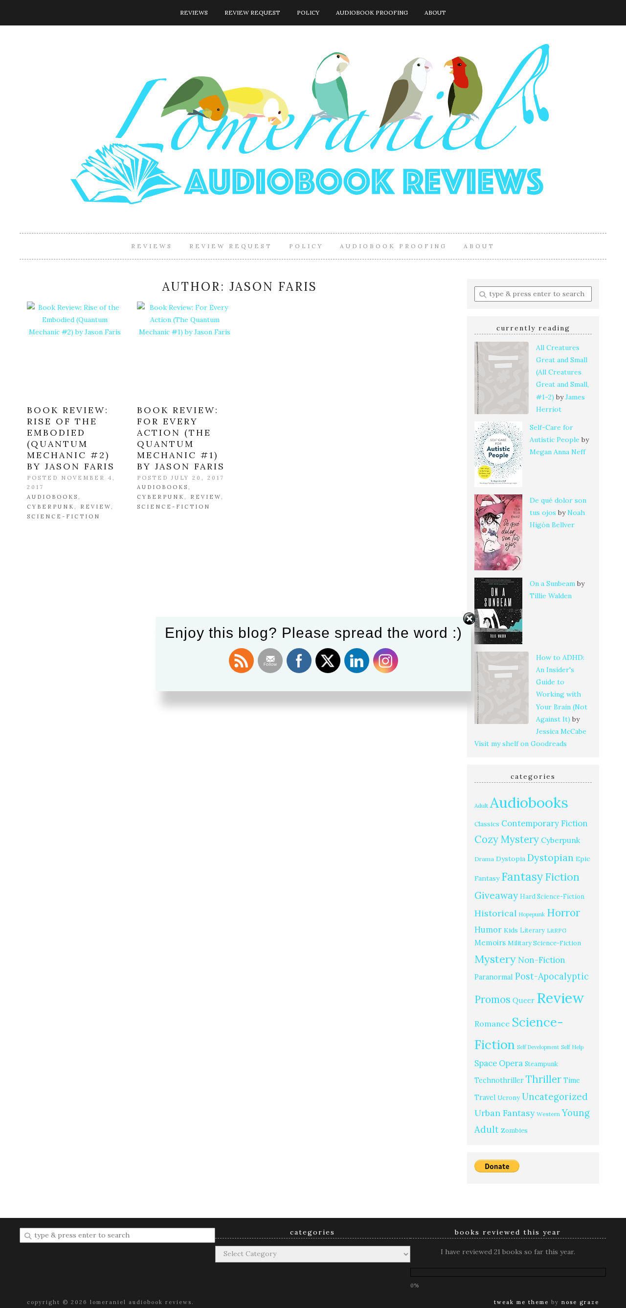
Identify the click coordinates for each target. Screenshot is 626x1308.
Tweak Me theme (521, 1302)
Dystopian (550, 857)
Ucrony (508, 1098)
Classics (486, 824)
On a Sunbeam (552, 583)
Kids (511, 930)
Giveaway (496, 895)
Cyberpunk (50, 506)
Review (95, 506)
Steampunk (541, 1064)
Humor (488, 929)
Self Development (538, 1047)
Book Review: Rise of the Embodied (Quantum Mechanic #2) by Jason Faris (71, 438)
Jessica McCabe (561, 731)
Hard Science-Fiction (552, 896)
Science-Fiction (63, 516)
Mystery (495, 959)
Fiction (562, 877)
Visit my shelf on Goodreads (520, 743)
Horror (563, 912)
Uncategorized (555, 1096)
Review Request (252, 12)
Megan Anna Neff (557, 451)
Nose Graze (580, 1302)
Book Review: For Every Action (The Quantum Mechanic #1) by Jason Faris (181, 438)
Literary (532, 930)
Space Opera (498, 1063)
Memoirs (490, 942)
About (435, 12)
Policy (308, 12)
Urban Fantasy (504, 1113)
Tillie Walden (551, 595)
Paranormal (493, 976)
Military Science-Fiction (544, 943)
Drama (484, 859)
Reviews (194, 12)
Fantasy (522, 876)
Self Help (572, 1047)
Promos (492, 999)
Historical (495, 913)
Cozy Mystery (506, 839)
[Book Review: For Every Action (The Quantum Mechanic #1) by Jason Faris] (184, 349)
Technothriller (499, 1080)
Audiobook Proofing (372, 12)
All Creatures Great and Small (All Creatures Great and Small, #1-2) (562, 372)
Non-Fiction (541, 960)
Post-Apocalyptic (552, 976)
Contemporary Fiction (544, 823)
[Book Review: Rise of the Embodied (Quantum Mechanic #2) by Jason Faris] (74, 349)
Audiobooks (52, 496)
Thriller (543, 1079)
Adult (481, 805)
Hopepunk (531, 914)
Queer (524, 1000)
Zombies (514, 1130)
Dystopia (510, 858)
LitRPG (556, 930)
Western (548, 1114)
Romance (492, 1023)
